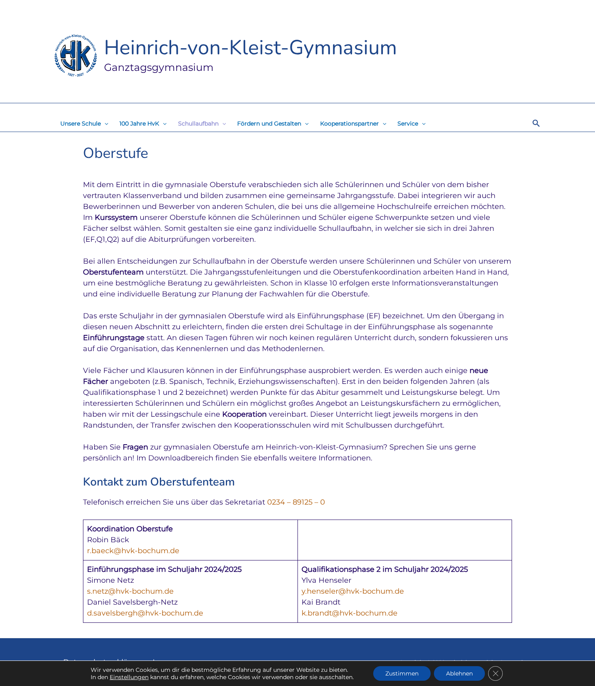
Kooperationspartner (349, 123)
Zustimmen (402, 673)
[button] (104, 123)
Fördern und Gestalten (269, 123)
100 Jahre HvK (139, 123)
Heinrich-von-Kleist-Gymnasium (250, 48)
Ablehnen (459, 673)
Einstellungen (129, 677)
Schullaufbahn (198, 123)
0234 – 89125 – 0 (296, 502)
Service (407, 123)
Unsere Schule (80, 123)
